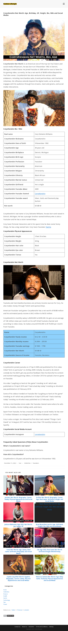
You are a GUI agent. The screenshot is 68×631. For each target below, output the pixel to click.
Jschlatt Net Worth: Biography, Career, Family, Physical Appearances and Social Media (18, 499)
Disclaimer (31, 626)
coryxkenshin (40, 434)
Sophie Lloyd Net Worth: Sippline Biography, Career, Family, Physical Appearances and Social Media (18, 578)
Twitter (13, 610)
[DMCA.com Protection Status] (8, 615)
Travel (5, 604)
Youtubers (36, 463)
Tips (4, 602)
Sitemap (51, 626)
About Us (24, 626)
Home (5, 590)
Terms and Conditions (41, 626)
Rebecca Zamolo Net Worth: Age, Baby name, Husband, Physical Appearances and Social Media (49, 578)
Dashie (48, 227)
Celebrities (27, 463)
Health (5, 596)
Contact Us (17, 626)
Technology (6, 600)
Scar (20, 463)
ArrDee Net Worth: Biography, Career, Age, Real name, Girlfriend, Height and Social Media (49, 499)
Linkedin (26, 610)
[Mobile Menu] (64, 4)
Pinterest (19, 610)
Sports (5, 598)
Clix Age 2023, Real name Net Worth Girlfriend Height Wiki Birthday (49, 551)
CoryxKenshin (40, 194)
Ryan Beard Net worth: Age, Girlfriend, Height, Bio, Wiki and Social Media (49, 525)
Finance (5, 594)
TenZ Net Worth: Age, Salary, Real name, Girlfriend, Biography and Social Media (18, 551)
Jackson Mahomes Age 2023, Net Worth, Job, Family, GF (18, 525)
